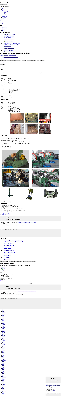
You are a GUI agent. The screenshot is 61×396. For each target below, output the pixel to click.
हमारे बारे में (3, 9)
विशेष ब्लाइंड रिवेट (6, 11)
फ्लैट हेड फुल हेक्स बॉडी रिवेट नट (9, 245)
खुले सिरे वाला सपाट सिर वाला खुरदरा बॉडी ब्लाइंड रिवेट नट (11, 44)
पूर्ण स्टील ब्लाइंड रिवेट (7, 259)
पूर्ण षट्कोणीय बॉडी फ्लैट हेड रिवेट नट (9, 37)
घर (2, 8)
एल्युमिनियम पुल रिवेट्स (7, 248)
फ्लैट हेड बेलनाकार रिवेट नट (7, 46)
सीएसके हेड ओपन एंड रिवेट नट (6, 214)
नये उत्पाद (5, 14)
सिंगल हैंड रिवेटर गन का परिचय (8, 51)
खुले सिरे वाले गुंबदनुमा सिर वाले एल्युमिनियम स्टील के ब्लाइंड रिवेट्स (14, 241)
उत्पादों (3, 10)
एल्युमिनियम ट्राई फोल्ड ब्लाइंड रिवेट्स (9, 252)
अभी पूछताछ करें (2, 266)
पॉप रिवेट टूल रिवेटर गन (7, 255)
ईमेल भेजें (1, 280)
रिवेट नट (5, 12)
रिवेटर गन (5, 13)
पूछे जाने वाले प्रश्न (4, 16)
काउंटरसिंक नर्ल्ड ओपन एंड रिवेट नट (8, 39)
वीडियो (3, 18)
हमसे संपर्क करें (4, 17)
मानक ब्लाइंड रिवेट (4, 27)
